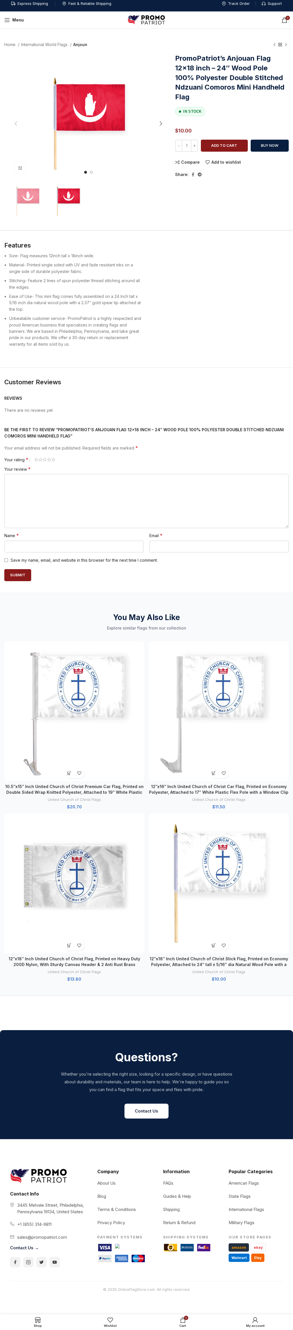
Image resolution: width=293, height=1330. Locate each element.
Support (275, 3)
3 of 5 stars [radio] (45, 460)
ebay (258, 1247)
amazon (238, 1247)
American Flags (244, 1183)
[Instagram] (28, 1262)
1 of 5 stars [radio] (36, 460)
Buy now (269, 145)
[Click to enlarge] (20, 168)
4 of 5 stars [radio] (49, 460)
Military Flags (241, 1222)
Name (11, 535)
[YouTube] (55, 1262)
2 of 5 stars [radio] (40, 460)
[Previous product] (274, 45)
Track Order (239, 3)
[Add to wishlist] (79, 773)
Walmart (239, 1258)
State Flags (240, 1196)
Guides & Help (177, 1196)
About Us (106, 1183)
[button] (69, 773)
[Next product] (286, 45)
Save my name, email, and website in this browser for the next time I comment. (84, 560)
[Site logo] (146, 19)
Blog (101, 1196)
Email (156, 535)
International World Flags (45, 44)
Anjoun (80, 44)
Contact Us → (24, 1247)
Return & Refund (179, 1222)
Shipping (171, 1209)
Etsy (258, 1258)
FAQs (168, 1183)
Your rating (16, 459)
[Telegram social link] (199, 174)
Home (10, 44)
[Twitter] (41, 1262)
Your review (17, 469)
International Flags (246, 1209)
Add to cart (224, 145)
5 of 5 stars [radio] (53, 460)
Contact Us (146, 1111)
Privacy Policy (111, 1222)
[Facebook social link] (193, 174)
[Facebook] (15, 1262)
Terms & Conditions (116, 1209)
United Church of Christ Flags (74, 799)
